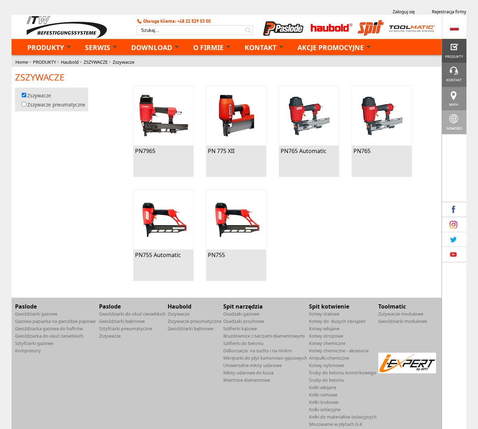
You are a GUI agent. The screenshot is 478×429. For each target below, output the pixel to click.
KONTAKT (260, 47)
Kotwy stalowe (324, 314)
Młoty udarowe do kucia (248, 372)
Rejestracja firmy (449, 11)
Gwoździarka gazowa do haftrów (49, 328)
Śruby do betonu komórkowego (342, 372)
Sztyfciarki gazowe (34, 343)
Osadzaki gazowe (241, 314)
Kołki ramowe (323, 395)
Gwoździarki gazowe (36, 314)
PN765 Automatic (303, 151)
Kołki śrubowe (323, 402)
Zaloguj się (404, 11)
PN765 (362, 151)
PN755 (216, 255)
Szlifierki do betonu (243, 343)
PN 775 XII (221, 151)
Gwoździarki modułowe (402, 321)
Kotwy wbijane (324, 328)
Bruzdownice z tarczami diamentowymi (264, 336)
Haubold (70, 62)
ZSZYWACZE (96, 62)
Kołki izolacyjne (324, 409)
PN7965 (145, 151)
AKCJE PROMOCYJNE (330, 47)
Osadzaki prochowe (243, 321)
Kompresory (28, 350)
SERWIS (97, 47)
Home (21, 62)
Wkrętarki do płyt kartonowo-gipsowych (265, 358)
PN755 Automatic (158, 255)
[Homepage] (64, 26)
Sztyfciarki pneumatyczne (125, 328)
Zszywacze (123, 62)
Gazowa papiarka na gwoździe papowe (55, 321)
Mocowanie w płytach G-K (336, 424)
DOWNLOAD (151, 47)
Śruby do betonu (326, 380)
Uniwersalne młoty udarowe (252, 365)
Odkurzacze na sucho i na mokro (257, 350)
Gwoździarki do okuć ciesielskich (132, 314)
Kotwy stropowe (326, 336)
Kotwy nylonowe (326, 365)
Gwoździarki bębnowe (122, 321)
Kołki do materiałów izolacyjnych (343, 417)
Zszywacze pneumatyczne (56, 104)
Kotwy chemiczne (327, 343)
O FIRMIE (208, 47)
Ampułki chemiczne (329, 358)
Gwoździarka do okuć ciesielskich (49, 336)
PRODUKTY (45, 47)
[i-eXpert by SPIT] (407, 371)
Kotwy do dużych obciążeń (337, 321)
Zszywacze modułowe (400, 314)
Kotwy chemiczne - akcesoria (338, 350)
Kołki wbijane (322, 387)
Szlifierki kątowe (240, 328)
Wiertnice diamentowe (246, 380)
